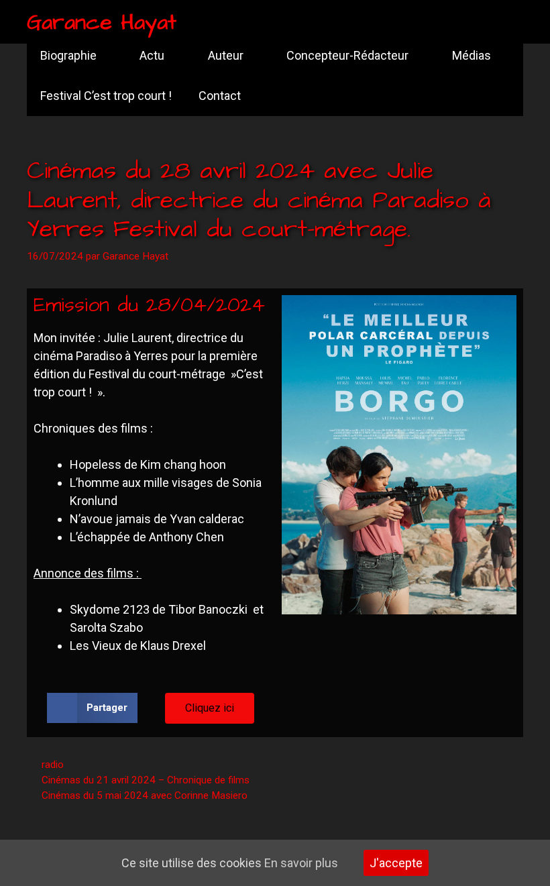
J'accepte (396, 863)
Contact (220, 96)
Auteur (225, 55)
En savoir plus (301, 863)
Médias (471, 55)
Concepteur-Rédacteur (347, 55)
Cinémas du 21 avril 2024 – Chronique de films (146, 780)
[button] (92, 708)
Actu (152, 55)
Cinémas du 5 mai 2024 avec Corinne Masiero (145, 795)
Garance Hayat (101, 22)
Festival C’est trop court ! (106, 96)
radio (53, 765)
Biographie (68, 55)
